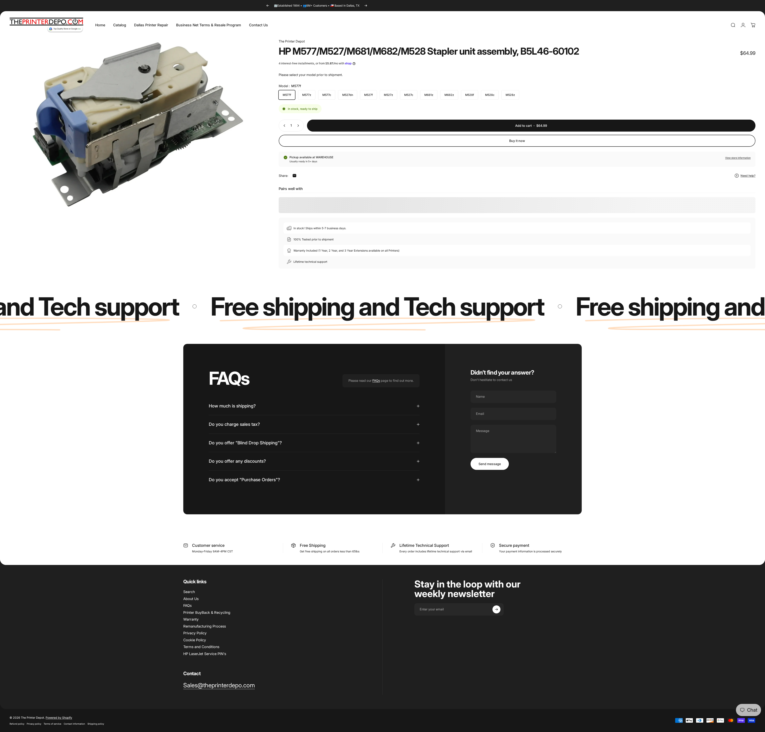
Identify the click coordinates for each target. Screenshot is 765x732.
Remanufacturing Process (204, 626)
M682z (449, 94)
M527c (408, 94)
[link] (219, 685)
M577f (287, 94)
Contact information (74, 723)
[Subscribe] (496, 609)
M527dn (347, 94)
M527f (368, 94)
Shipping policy (95, 723)
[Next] (365, 5)
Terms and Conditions (201, 647)
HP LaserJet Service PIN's (204, 654)
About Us (191, 599)
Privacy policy (34, 723)
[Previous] (267, 5)
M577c (326, 94)
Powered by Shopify (59, 717)
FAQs (376, 381)
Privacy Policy (195, 633)
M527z (388, 94)
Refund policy (17, 723)
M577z (306, 94)
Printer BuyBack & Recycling (206, 612)
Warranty (191, 619)
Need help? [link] (747, 175)
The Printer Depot (292, 41)
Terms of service (52, 723)
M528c (489, 94)
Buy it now (517, 141)
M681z (428, 94)
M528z (510, 94)
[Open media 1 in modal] (138, 124)
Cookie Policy (194, 640)
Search (189, 592)
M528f (469, 94)
